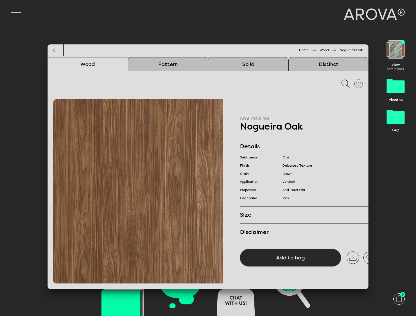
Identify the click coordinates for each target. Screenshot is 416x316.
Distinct (328, 64)
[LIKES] (358, 83)
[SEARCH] (345, 83)
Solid (248, 64)
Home (304, 50)
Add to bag (290, 258)
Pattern (168, 64)
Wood (324, 50)
